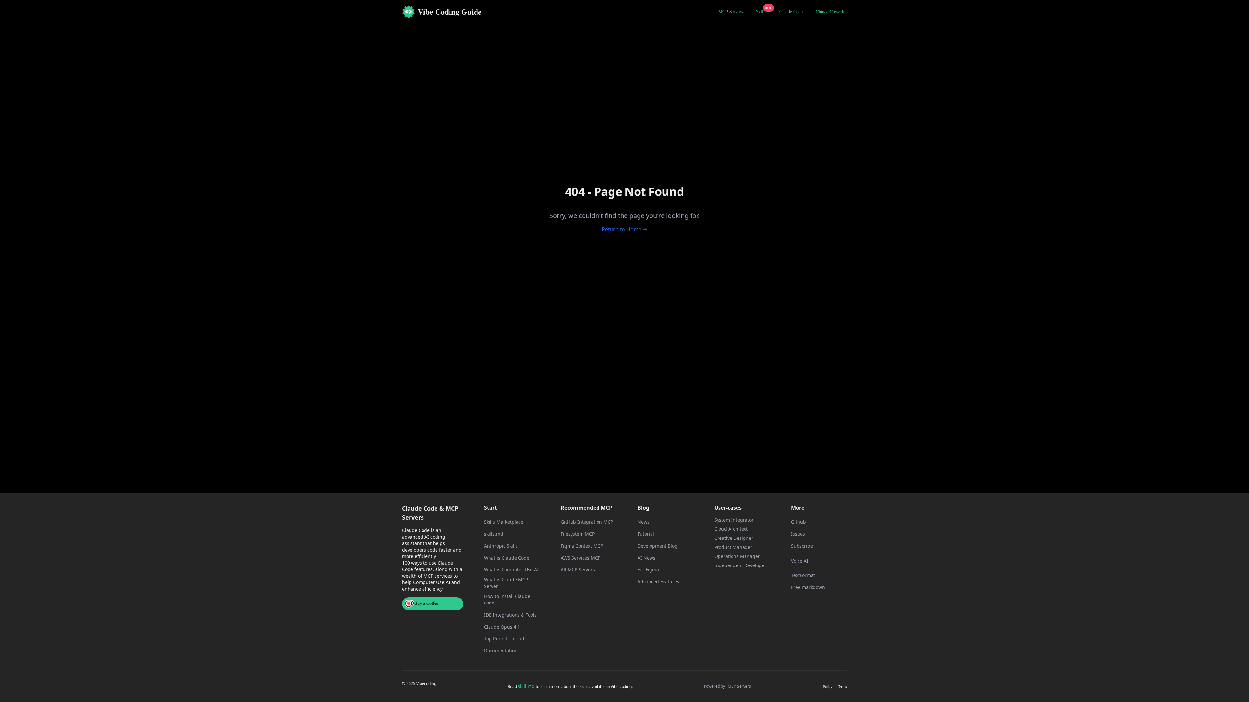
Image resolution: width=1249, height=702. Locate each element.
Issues (798, 534)
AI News (646, 558)
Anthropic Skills (501, 546)
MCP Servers (731, 11)
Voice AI (799, 561)
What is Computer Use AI (511, 569)
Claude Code (791, 11)
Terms (842, 686)
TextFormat (803, 575)
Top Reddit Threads (505, 638)
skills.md (493, 534)
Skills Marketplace (503, 522)
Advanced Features (658, 581)
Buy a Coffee (426, 603)
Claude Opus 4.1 (502, 627)
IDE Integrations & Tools (510, 615)
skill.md (526, 686)
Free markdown (808, 587)
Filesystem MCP (578, 534)
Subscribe (802, 546)
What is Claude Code (506, 558)
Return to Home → (625, 229)
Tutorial (646, 534)
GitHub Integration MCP (587, 522)
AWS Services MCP (580, 558)
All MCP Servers (578, 569)
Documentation (500, 650)
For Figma (648, 569)
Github (798, 522)
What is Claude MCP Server (506, 583)
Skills (762, 11)
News (644, 522)
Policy (827, 686)
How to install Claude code (507, 599)
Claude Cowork (830, 11)
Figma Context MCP (582, 546)
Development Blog (658, 546)
